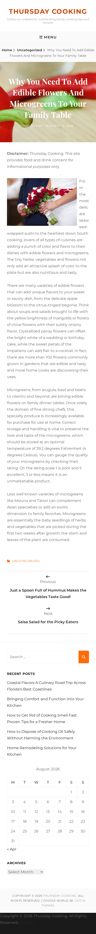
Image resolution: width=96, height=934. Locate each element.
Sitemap (27, 922)
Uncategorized (29, 50)
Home (7, 50)
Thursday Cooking (48, 11)
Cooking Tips (31, 126)
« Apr (11, 849)
